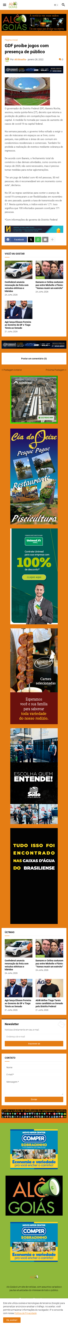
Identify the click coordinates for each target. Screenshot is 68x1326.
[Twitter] (31, 239)
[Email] (45, 239)
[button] (4, 5)
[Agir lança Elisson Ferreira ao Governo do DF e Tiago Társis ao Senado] (18, 310)
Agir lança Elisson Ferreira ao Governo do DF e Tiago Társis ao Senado (18, 325)
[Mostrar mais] (52, 239)
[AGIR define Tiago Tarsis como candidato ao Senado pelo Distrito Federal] (49, 988)
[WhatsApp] (38, 239)
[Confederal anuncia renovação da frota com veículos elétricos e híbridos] (18, 270)
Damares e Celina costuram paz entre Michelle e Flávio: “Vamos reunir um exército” (49, 285)
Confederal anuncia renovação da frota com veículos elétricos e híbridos (16, 286)
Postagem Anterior (12, 370)
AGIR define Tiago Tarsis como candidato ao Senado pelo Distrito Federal (49, 1003)
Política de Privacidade (25, 1313)
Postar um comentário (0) (34, 358)
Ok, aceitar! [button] (11, 1320)
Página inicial (11, 40)
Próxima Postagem (55, 370)
